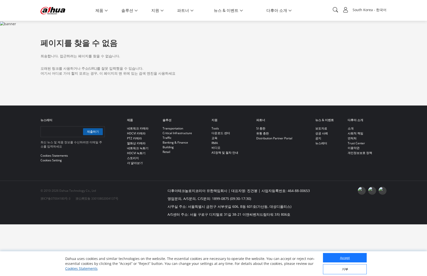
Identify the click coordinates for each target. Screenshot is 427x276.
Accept (345, 257)
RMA (215, 143)
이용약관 (354, 148)
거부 (345, 269)
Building (168, 147)
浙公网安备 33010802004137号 (97, 198)
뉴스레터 (321, 143)
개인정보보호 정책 (360, 153)
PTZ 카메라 (134, 138)
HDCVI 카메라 (136, 133)
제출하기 (93, 131)
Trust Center (356, 143)
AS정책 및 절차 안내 (225, 152)
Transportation (173, 128)
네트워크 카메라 (138, 128)
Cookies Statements (81, 268)
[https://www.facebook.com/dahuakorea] (362, 191)
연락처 (352, 138)
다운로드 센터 (221, 133)
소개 (351, 128)
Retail (166, 152)
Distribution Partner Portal (274, 138)
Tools (215, 128)
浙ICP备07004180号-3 (55, 198)
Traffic (167, 138)
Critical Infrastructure (177, 133)
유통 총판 (262, 133)
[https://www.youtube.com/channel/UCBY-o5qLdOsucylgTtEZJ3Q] (372, 191)
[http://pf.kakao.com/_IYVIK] (382, 191)
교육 (214, 138)
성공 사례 (321, 133)
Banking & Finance (175, 142)
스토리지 (133, 158)
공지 (318, 138)
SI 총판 (260, 128)
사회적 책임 (355, 133)
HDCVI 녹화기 (136, 153)
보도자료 (321, 128)
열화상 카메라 (136, 143)
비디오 (216, 148)
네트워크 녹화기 (138, 148)
